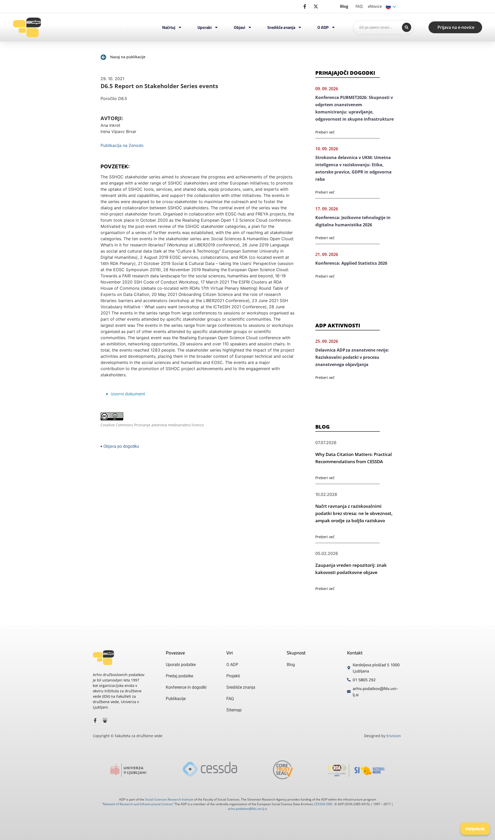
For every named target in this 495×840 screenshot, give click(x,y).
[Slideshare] (105, 720)
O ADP (323, 27)
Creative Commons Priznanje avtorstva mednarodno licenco (152, 424)
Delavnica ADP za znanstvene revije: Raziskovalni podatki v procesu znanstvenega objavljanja (352, 357)
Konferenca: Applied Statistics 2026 (351, 263)
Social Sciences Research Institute (169, 799)
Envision (393, 735)
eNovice (375, 6)
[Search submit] (406, 27)
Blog (344, 6)
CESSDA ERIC (323, 804)
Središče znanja (281, 27)
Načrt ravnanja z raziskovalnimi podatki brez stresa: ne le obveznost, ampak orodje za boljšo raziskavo (354, 513)
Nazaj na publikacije (127, 56)
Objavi (239, 27)
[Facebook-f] (95, 720)
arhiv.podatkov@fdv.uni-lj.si (247, 808)
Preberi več (325, 132)
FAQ (359, 6)
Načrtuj (168, 27)
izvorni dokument (128, 394)
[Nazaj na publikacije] (103, 57)
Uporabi (204, 27)
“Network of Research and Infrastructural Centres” (138, 804)
